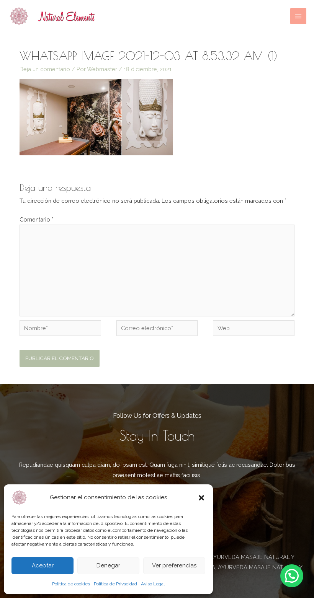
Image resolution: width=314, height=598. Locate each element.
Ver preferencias (174, 565)
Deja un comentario (45, 69)
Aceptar (43, 565)
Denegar (108, 565)
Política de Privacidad (115, 584)
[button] (201, 498)
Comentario (37, 219)
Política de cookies (71, 584)
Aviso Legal (153, 584)
